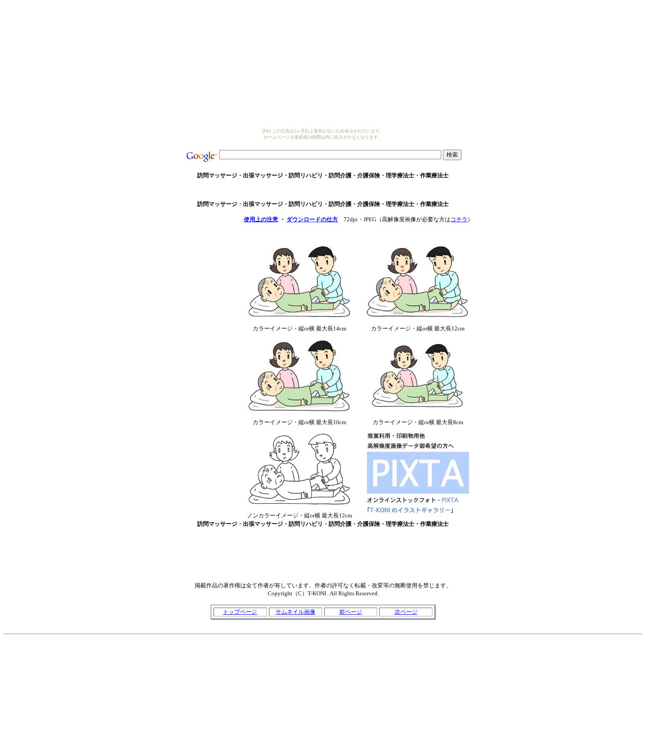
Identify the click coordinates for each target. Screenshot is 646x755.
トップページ (240, 611)
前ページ (350, 611)
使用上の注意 (261, 219)
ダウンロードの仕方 (312, 219)
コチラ (459, 219)
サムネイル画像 (296, 611)
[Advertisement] (323, 190)
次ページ (406, 611)
